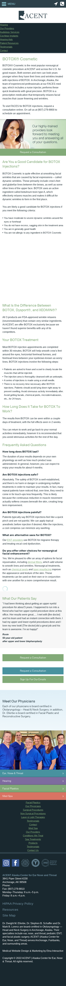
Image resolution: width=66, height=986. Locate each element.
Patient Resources (9, 43)
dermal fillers (35, 562)
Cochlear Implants (9, 35)
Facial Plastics (10, 788)
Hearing (4, 24)
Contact (4, 50)
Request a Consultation (33, 152)
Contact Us (33, 850)
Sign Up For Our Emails (33, 679)
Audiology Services (9, 32)
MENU (11, 3)
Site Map (9, 915)
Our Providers (7, 28)
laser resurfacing (42, 569)
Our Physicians (33, 806)
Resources (10, 909)
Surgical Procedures (33, 810)
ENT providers (15, 540)
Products (33, 843)
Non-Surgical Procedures (33, 813)
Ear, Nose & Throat (12, 773)
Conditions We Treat (33, 835)
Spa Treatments (33, 839)
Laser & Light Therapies (33, 817)
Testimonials (6, 46)
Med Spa (7, 796)
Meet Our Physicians (18, 701)
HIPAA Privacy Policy (17, 903)
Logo (33, 15)
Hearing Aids (6, 39)
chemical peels (20, 569)
